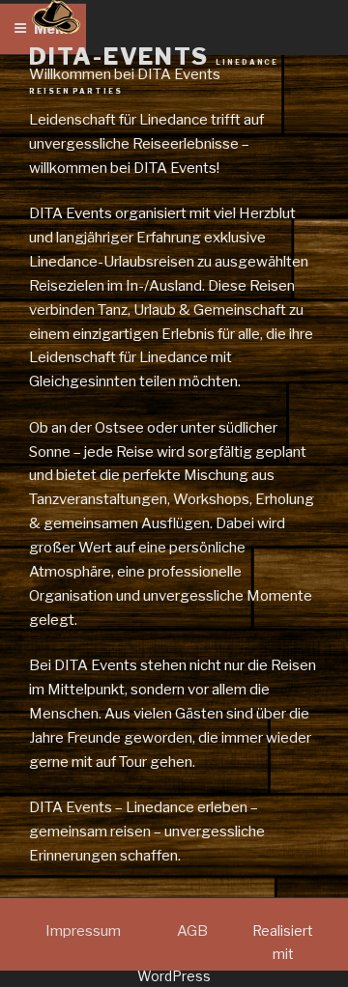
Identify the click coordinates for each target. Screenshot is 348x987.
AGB (192, 931)
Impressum (83, 931)
